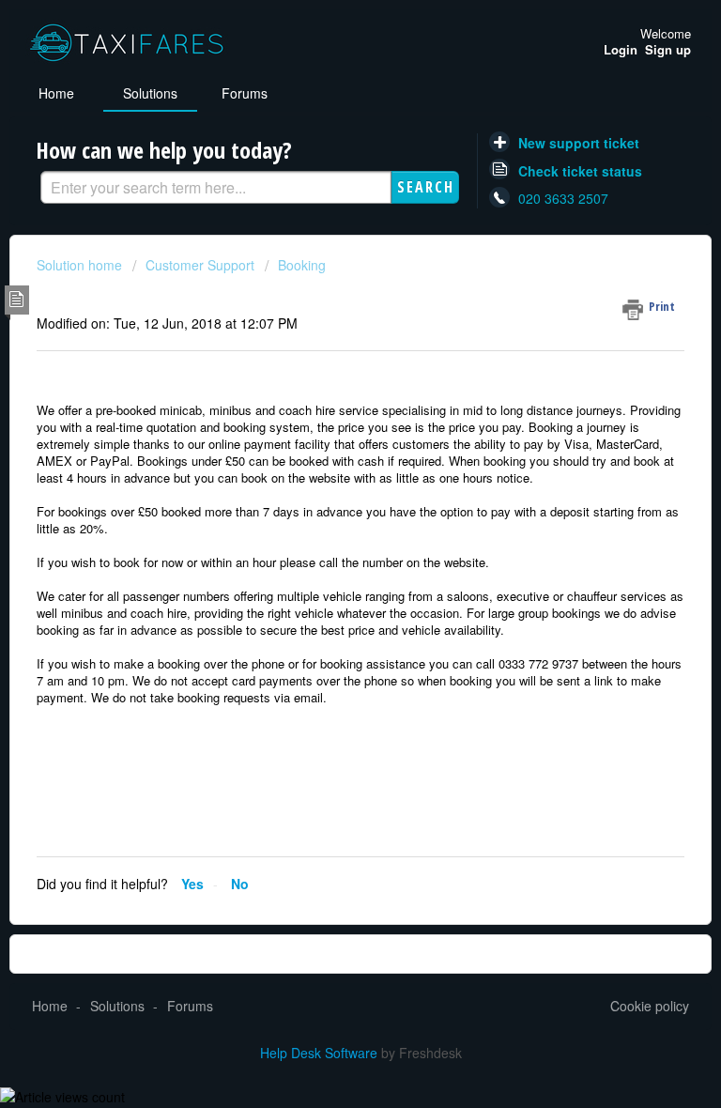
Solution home (81, 264)
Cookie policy (649, 1005)
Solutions (150, 93)
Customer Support (200, 264)
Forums (245, 93)
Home (56, 93)
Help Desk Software (320, 1052)
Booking (302, 264)
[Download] (326, 544)
